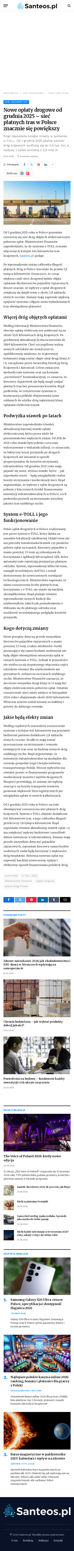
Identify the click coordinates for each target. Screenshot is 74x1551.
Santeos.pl (27, 255)
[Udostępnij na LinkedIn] (46, 164)
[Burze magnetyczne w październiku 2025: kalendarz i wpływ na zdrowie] (37, 1431)
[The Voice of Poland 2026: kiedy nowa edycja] (37, 1132)
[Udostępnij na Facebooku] (24, 164)
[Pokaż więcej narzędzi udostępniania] (53, 164)
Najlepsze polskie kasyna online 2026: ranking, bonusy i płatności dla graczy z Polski (39, 1381)
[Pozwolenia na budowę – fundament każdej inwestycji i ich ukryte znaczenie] (37, 1055)
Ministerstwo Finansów (18, 881)
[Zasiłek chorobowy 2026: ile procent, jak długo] (9, 1190)
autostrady (11, 875)
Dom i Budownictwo (16, 102)
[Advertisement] (37, 51)
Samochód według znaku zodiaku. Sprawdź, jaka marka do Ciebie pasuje (42, 1218)
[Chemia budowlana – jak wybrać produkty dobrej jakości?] (37, 998)
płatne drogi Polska (16, 886)
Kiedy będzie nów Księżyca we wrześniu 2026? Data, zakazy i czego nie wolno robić (43, 1233)
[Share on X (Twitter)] (31, 164)
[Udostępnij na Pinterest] (38, 164)
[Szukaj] (69, 5)
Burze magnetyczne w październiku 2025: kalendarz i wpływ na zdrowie (37, 1456)
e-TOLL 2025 (29, 875)
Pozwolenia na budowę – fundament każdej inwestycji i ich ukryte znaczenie (33, 1080)
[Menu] (5, 5)
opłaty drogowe (45, 881)
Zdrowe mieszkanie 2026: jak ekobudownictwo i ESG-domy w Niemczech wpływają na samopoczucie (36, 964)
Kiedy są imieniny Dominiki (32, 1201)
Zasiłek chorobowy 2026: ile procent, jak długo (43, 1187)
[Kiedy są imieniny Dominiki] (9, 1205)
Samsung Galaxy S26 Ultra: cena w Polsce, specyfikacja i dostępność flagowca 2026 (36, 1304)
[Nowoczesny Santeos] (37, 5)
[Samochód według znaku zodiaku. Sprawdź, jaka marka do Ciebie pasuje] (9, 1219)
